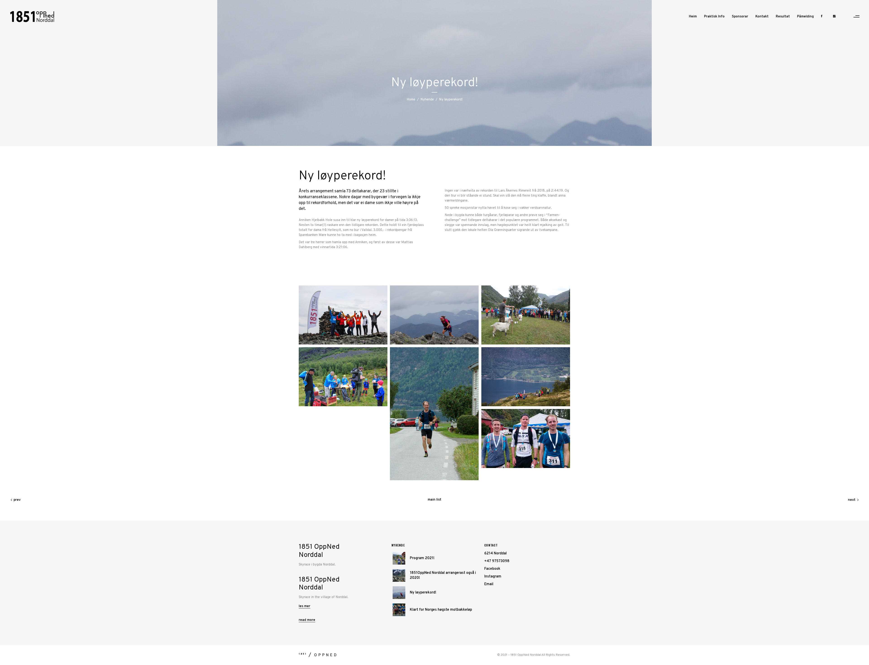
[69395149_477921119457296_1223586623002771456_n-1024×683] (343, 376)
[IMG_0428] (525, 314)
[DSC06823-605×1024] (434, 413)
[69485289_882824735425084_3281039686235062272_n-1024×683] (525, 376)
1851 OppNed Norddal (526, 655)
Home (411, 99)
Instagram (492, 576)
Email (488, 584)
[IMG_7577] (434, 314)
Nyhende (427, 99)
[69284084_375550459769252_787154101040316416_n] (525, 438)
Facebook (492, 569)
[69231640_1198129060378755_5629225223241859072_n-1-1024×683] (343, 314)
